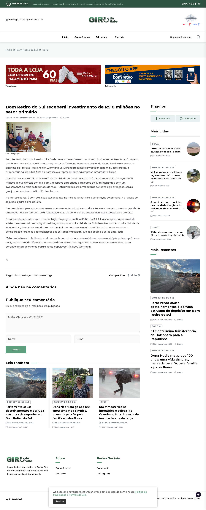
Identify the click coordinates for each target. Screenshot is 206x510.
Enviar (16, 349)
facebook (164, 118)
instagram (190, 118)
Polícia (156, 326)
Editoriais (101, 37)
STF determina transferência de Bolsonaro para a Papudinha (173, 335)
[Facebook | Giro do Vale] (195, 3)
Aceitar (59, 501)
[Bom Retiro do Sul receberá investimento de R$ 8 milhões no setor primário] (28, 137)
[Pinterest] (139, 275)
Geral (45, 49)
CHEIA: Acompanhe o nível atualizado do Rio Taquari (166, 150)
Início (65, 37)
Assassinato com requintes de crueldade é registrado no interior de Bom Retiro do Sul (78, 3)
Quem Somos (82, 37)
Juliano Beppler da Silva (24, 118)
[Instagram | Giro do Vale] (199, 3)
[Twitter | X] (132, 275)
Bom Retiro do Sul (27, 49)
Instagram (103, 473)
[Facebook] (128, 275)
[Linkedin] (136, 275)
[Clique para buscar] (198, 37)
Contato (119, 37)
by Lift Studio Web (14, 499)
